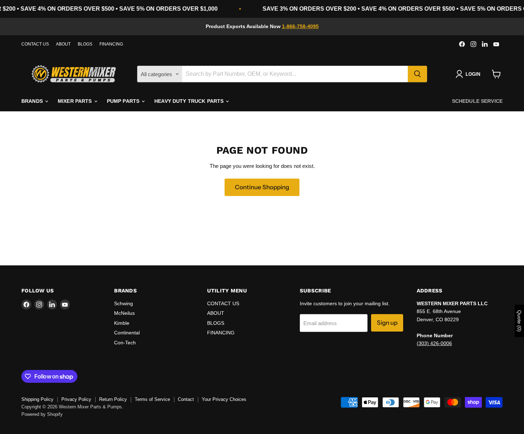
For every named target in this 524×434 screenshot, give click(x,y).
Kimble (121, 323)
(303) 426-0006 (434, 343)
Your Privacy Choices (224, 399)
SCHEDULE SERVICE (477, 101)
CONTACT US (35, 44)
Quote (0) (519, 321)
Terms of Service (152, 399)
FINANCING (111, 44)
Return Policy (113, 399)
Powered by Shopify (42, 414)
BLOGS (85, 44)
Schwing (123, 303)
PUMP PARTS (124, 101)
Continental (127, 332)
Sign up (387, 322)
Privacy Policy (76, 399)
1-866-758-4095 (300, 26)
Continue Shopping (262, 187)
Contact (186, 399)
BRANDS (32, 101)
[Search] (417, 74)
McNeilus (124, 313)
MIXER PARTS (75, 101)
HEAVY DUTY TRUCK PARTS (189, 101)
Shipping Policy (37, 399)
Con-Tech (125, 342)
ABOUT (63, 44)
